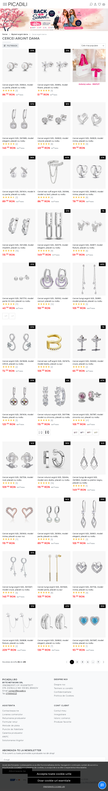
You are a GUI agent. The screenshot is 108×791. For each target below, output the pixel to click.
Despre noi (59, 684)
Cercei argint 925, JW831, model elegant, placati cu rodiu (88, 535)
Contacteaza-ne (10, 711)
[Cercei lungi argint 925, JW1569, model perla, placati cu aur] (54, 567)
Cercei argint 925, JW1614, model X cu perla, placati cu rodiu (18, 193)
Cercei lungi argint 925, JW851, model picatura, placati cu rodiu (87, 299)
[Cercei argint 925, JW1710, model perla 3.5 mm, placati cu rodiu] (5, 316)
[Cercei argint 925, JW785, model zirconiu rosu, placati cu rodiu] (89, 432)
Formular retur (10, 722)
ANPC (5, 737)
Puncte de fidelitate (12, 729)
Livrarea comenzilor (12, 714)
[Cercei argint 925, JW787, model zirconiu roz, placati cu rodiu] (76, 432)
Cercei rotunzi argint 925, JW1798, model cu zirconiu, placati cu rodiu (54, 415)
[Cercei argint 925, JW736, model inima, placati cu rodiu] (89, 567)
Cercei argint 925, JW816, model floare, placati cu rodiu (53, 86)
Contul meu (60, 711)
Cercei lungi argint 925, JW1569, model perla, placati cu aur (53, 588)
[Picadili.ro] (17, 4)
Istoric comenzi (62, 718)
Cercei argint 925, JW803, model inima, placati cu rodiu (88, 193)
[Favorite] (99, 4)
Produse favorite (62, 722)
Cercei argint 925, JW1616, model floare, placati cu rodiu (17, 415)
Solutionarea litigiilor (13, 740)
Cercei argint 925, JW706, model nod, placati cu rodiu (17, 478)
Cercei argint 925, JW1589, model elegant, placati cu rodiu (18, 139)
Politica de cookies (12, 767)
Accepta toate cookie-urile (54, 773)
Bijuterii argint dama (19, 34)
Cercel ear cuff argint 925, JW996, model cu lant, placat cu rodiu (53, 193)
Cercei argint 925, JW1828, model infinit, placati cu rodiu (18, 362)
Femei (5, 34)
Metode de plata (11, 725)
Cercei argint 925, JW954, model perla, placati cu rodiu (53, 535)
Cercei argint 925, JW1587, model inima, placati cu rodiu (88, 641)
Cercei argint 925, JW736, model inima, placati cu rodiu (88, 588)
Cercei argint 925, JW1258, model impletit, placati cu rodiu (18, 246)
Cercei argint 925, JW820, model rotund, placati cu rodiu (53, 139)
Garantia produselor (12, 733)
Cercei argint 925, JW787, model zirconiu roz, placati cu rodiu (88, 415)
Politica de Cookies (64, 696)
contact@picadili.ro (17, 691)
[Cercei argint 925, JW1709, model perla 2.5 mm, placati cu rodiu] (12, 316)
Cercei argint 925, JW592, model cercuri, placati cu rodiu (53, 299)
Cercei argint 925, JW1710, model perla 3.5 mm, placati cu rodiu (17, 299)
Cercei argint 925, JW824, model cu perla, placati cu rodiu (17, 86)
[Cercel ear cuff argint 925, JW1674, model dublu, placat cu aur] (54, 342)
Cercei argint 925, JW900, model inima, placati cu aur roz (17, 535)
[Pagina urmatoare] (103, 662)
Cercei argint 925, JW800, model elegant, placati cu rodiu (53, 641)
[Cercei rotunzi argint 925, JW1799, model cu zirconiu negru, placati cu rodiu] (47, 432)
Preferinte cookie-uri (54, 787)
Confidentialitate (62, 692)
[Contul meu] (95, 4)
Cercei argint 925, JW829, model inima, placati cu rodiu (88, 139)
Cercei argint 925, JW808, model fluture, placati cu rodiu (17, 641)
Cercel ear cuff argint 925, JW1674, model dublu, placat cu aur (54, 362)
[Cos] (103, 4)
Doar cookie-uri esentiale (54, 780)
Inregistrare (60, 714)
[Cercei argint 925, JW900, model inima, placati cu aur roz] (18, 514)
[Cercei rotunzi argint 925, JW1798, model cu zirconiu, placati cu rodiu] (41, 432)
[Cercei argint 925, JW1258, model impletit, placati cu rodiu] (18, 225)
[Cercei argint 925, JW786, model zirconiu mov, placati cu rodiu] (82, 432)
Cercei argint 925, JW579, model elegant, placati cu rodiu (53, 246)
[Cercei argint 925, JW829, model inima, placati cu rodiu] (89, 118)
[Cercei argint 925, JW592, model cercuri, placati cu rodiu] (54, 279)
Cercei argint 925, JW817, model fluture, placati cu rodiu (88, 246)
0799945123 (11, 693)
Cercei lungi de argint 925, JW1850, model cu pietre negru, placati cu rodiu (87, 480)
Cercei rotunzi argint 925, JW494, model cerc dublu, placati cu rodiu (53, 478)
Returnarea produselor (14, 718)
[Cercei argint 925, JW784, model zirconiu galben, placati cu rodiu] (96, 432)
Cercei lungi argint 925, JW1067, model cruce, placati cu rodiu (17, 588)
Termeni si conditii (63, 688)
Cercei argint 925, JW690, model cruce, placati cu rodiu (88, 362)
